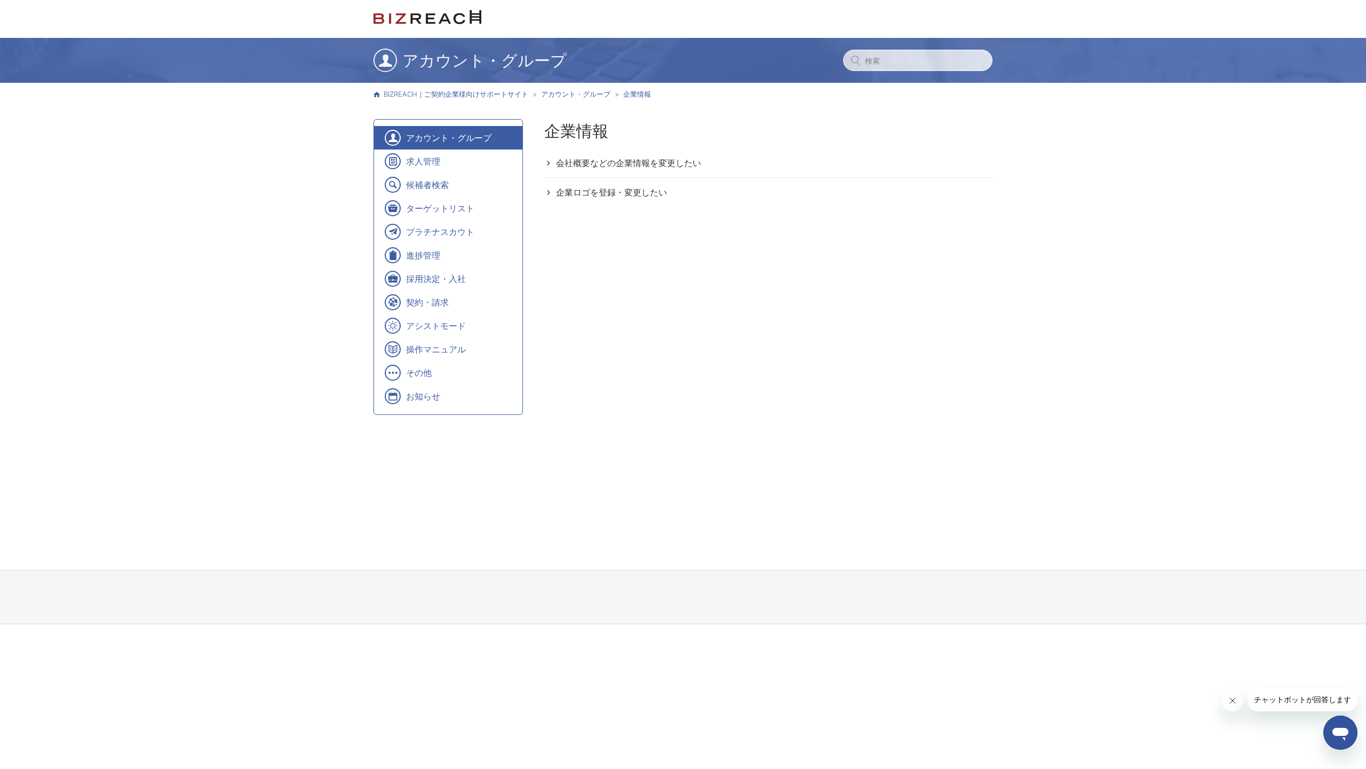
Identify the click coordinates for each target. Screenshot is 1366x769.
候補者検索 (427, 184)
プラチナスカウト (440, 231)
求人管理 (423, 161)
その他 (419, 372)
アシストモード (436, 325)
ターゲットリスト (440, 208)
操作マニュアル (436, 349)
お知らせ (423, 396)
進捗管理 (423, 255)
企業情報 (637, 94)
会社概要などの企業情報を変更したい (628, 163)
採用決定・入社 (436, 278)
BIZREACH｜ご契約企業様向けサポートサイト (456, 94)
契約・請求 (427, 302)
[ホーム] (427, 21)
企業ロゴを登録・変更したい (611, 192)
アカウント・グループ (575, 94)
